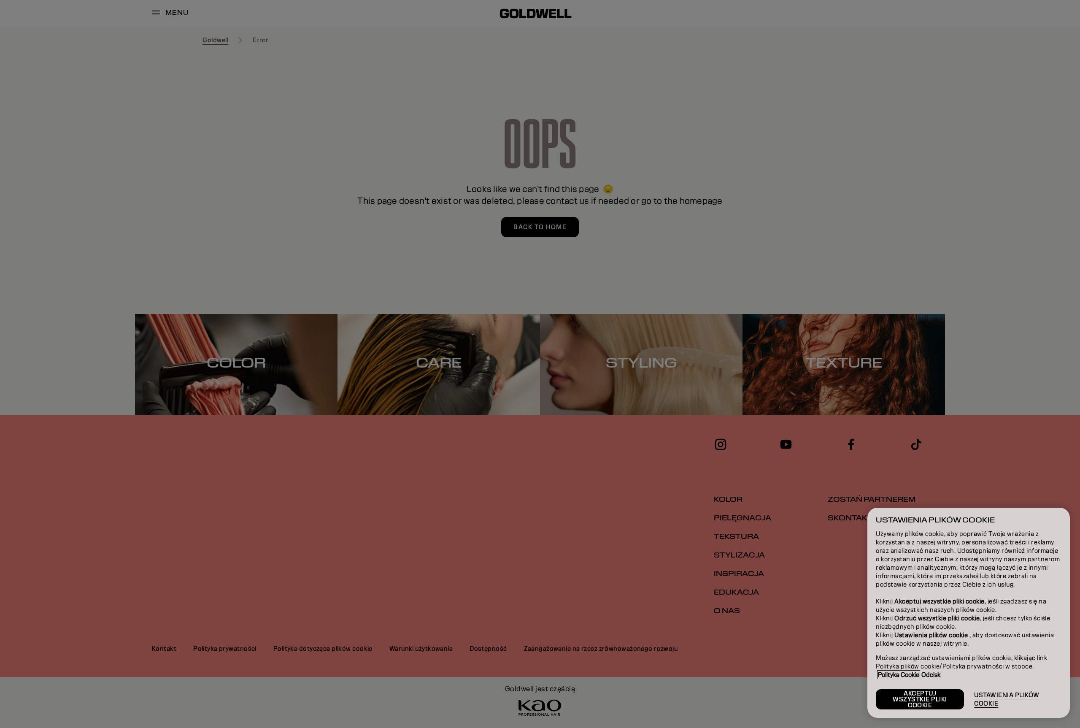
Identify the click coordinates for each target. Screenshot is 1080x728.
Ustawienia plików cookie (1007, 699)
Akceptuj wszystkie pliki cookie (920, 699)
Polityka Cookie (898, 675)
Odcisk (930, 675)
